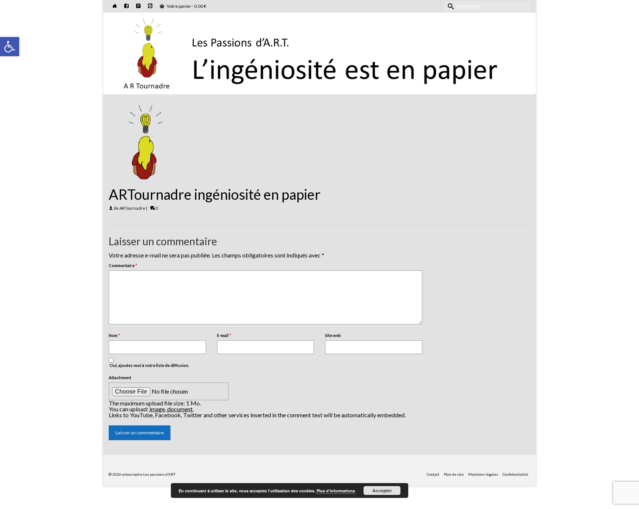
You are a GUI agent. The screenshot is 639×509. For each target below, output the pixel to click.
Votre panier (186, 6)
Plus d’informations (336, 490)
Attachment (120, 377)
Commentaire (123, 265)
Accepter (382, 490)
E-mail (224, 335)
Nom (114, 335)
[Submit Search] (449, 6)
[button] (9, 46)
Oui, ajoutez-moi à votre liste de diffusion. (149, 365)
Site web (333, 335)
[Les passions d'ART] (319, 52)
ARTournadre (132, 208)
